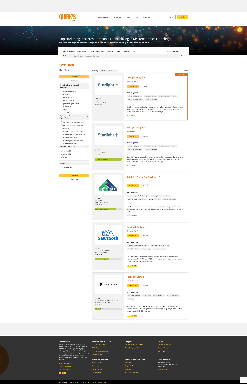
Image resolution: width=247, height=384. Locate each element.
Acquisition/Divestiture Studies (72, 131)
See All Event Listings (164, 344)
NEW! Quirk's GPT (173, 51)
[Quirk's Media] (67, 17)
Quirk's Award (162, 351)
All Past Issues (96, 348)
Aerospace (65, 94)
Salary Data (128, 369)
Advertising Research (69, 144)
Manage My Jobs (97, 369)
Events (128, 17)
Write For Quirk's (97, 354)
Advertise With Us (65, 370)
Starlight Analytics (136, 77)
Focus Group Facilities (132, 348)
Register (182, 17)
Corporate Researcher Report (134, 366)
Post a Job (95, 366)
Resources (146, 17)
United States (67, 168)
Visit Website (133, 86)
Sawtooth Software (136, 226)
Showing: (95, 71)
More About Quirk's (65, 363)
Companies (117, 17)
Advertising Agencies (69, 91)
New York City (67, 151)
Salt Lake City (67, 154)
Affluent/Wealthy (68, 97)
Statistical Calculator (131, 372)
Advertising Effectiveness (70, 137)
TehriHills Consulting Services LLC (143, 177)
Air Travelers (66, 107)
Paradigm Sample (135, 276)
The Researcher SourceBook (134, 344)
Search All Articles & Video (100, 351)
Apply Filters (74, 77)
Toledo (64, 157)
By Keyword (67, 56)
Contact (145, 86)
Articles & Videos (103, 17)
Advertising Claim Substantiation (73, 134)
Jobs (136, 17)
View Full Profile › (132, 116)
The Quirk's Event (65, 366)
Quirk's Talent (96, 372)
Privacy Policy (95, 382)
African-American (68, 100)
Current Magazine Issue (99, 344)
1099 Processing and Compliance (73, 122)
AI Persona (66, 128)
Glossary (128, 362)
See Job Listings (97, 362)
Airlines (64, 110)
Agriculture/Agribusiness (70, 104)
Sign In (171, 17)
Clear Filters (74, 80)
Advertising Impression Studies (72, 141)
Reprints (103, 382)
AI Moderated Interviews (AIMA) (72, 125)
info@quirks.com (162, 369)
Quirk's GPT (158, 17)
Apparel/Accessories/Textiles (72, 113)
